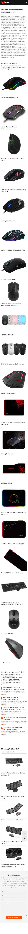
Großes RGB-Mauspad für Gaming (12, 573)
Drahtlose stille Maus (7, 335)
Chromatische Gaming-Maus (10, 97)
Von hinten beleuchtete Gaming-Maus (13, 250)
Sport (3, 752)
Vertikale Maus (5, 663)
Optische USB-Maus (7, 633)
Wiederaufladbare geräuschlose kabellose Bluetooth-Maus (11, 304)
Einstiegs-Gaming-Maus (8, 221)
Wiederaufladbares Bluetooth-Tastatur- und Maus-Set (13, 774)
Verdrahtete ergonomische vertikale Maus (12, 159)
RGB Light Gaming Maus (8, 279)
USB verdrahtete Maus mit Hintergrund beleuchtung (13, 190)
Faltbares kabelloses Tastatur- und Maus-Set (12, 842)
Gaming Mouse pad (7, 454)
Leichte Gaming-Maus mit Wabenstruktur (9, 128)
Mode (7, 752)
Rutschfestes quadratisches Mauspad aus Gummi (13, 423)
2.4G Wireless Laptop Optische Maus (12, 364)
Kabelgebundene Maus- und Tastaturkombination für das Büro (11, 603)
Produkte (12, 752)
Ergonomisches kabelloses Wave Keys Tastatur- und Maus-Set (13, 865)
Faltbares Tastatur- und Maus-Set (11, 820)
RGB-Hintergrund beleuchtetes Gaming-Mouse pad (13, 513)
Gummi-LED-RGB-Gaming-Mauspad (12, 543)
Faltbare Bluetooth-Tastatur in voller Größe (12, 797)
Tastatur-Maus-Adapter (8, 393)
